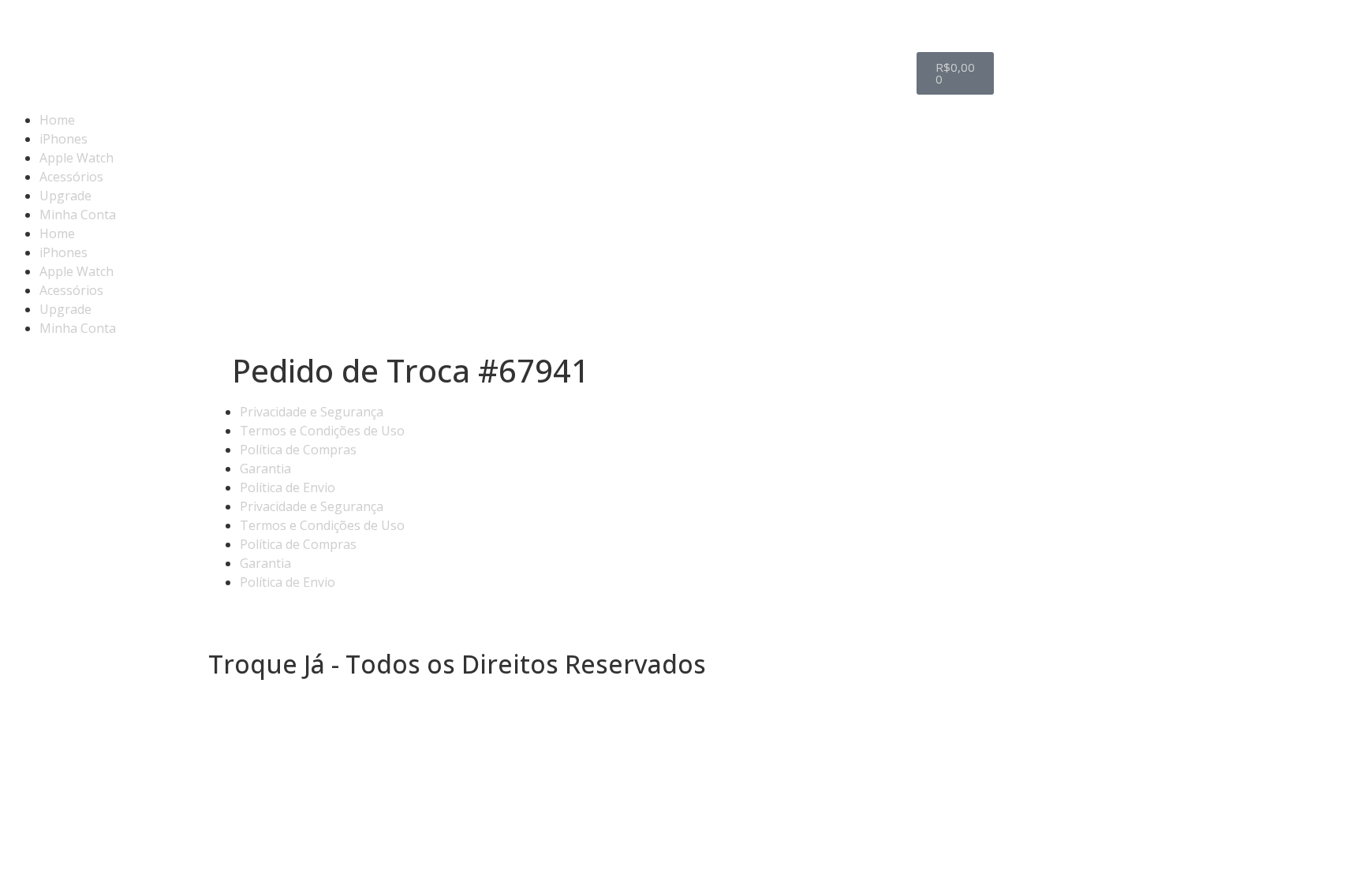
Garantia (265, 468)
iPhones (63, 138)
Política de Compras (298, 449)
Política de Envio (287, 487)
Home (57, 120)
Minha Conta (77, 214)
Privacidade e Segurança (311, 411)
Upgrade (65, 195)
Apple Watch (76, 157)
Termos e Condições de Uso (322, 430)
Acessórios (71, 176)
